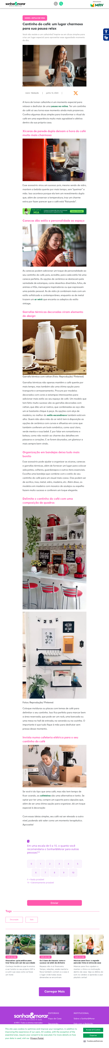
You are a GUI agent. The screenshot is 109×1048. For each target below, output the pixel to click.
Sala (31, 920)
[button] (93, 1041)
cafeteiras (45, 796)
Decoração (14, 920)
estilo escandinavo (57, 415)
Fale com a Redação (83, 1024)
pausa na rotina (59, 106)
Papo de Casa (54, 1019)
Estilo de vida (38, 18)
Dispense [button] (93, 1035)
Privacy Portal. (37, 1038)
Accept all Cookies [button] (93, 1030)
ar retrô (38, 299)
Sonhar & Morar (15, 3)
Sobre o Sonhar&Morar (84, 1019)
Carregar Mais (54, 991)
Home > (28, 18)
